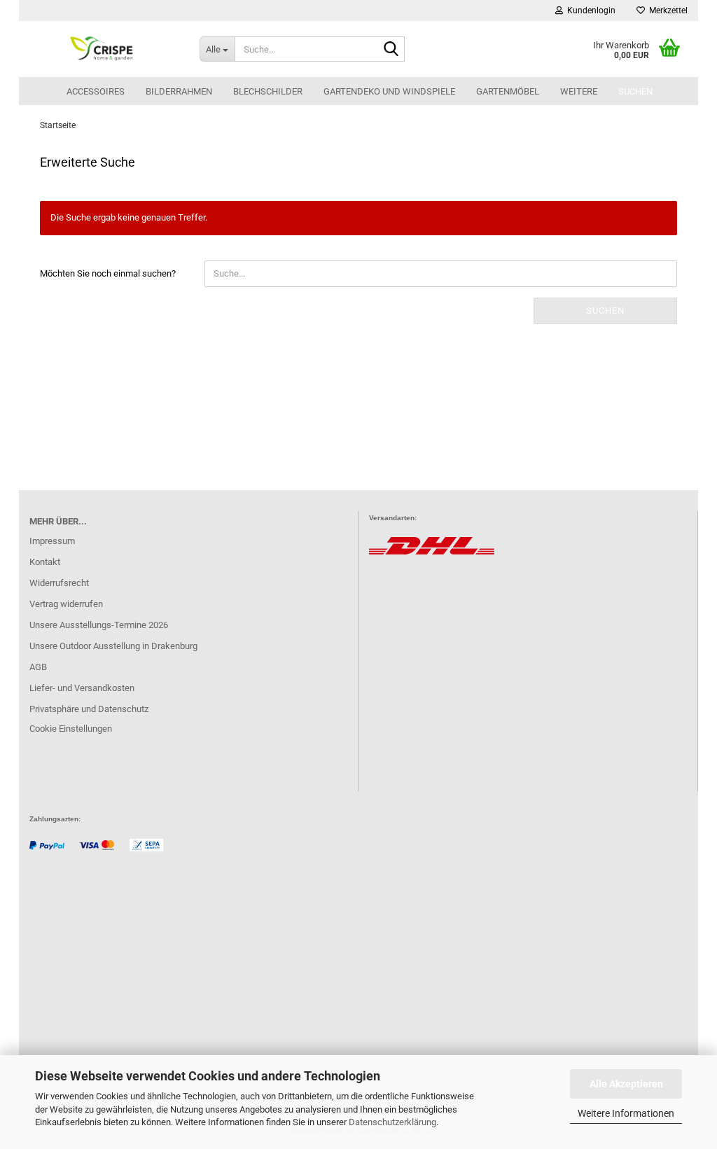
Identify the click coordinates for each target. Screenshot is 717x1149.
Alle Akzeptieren (626, 1083)
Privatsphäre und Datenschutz (88, 709)
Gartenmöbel (507, 91)
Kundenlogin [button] (589, 10)
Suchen (635, 91)
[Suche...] (391, 49)
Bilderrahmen (179, 91)
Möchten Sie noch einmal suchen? (108, 273)
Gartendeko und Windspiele (389, 91)
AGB (38, 667)
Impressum (52, 541)
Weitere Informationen (626, 1113)
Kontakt (44, 562)
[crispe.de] (104, 49)
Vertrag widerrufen (66, 604)
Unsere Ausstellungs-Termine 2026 (98, 625)
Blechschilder (267, 91)
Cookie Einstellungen (70, 728)
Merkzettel (666, 10)
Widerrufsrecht (59, 583)
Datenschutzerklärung (392, 1122)
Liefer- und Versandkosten (81, 688)
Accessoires (96, 91)
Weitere (578, 91)
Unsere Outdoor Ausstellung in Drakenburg (113, 646)
